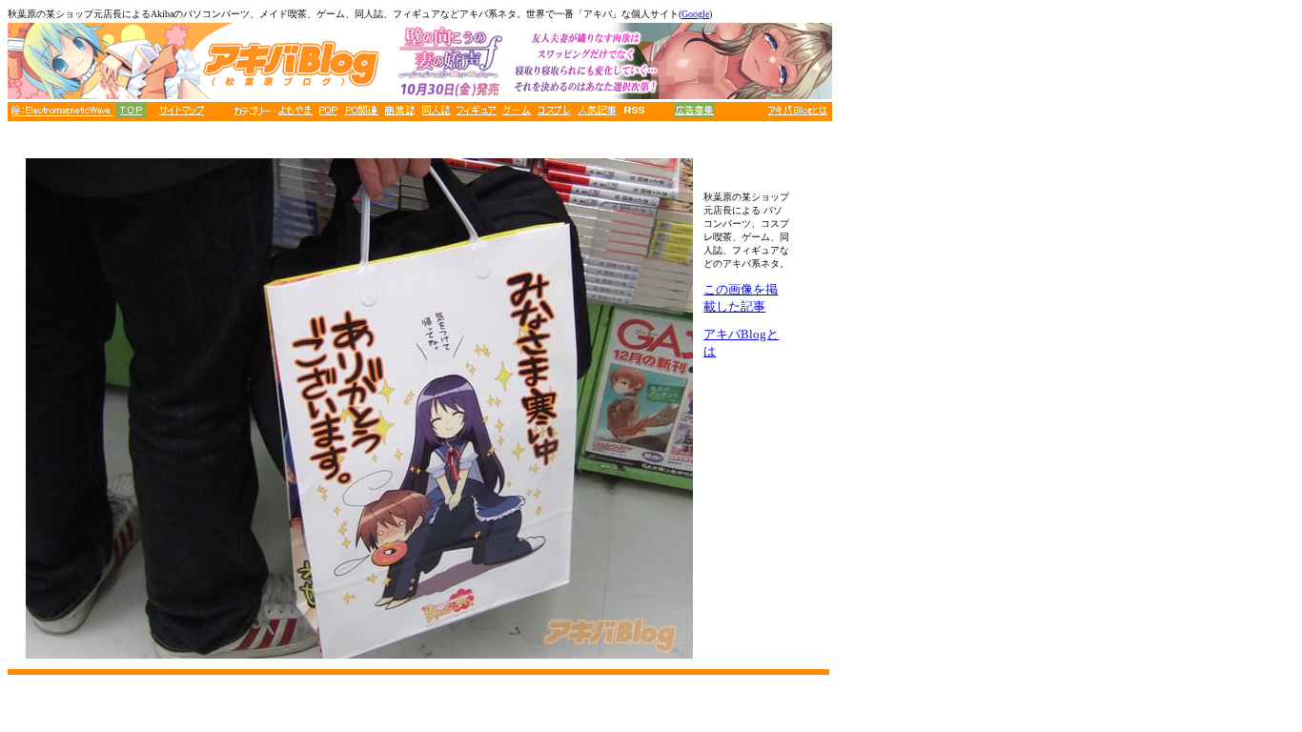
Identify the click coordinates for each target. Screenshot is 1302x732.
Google (695, 14)
